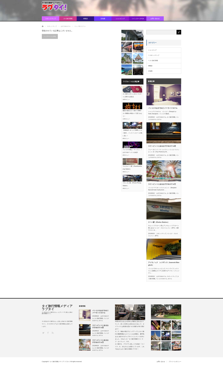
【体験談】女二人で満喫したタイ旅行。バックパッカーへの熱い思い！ (132, 133)
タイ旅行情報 (67, 18)
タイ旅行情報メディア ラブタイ (57, 307)
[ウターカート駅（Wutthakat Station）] (132, 35)
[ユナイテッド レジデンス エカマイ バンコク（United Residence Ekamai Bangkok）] (166, 346)
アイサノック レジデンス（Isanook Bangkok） (163, 263)
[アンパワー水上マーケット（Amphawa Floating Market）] (176, 346)
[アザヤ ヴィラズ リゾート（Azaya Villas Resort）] (176, 335)
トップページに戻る (50, 36)
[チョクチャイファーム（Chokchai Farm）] (166, 325)
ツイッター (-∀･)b (138, 18)
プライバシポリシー (175, 361)
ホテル (159, 119)
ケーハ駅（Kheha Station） (158, 222)
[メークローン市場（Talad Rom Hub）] (138, 47)
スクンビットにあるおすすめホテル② (162, 146)
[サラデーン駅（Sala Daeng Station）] (176, 325)
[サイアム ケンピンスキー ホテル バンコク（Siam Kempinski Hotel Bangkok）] (126, 58)
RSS (52, 332)
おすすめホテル (161, 117)
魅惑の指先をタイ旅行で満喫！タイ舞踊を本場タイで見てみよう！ (132, 113)
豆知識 (103, 18)
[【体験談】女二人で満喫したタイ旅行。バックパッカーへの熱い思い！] (166, 335)
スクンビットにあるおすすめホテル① (162, 184)
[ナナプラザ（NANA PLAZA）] (156, 325)
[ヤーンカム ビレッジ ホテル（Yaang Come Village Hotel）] (166, 311)
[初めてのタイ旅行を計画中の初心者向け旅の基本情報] (156, 335)
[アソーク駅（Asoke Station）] (126, 47)
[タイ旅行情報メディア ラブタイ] (56, 6)
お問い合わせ (155, 18)
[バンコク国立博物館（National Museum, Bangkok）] (138, 58)
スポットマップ (50, 18)
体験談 (85, 18)
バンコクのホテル (161, 279)
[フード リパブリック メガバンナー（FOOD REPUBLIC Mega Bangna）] (156, 346)
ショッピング (120, 18)
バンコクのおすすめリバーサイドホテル (162, 108)
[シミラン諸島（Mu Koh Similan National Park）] (126, 69)
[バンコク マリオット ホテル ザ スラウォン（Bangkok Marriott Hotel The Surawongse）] (138, 69)
